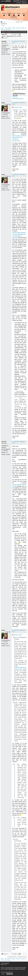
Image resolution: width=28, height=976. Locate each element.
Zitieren (23, 41)
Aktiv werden (7, 28)
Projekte (13, 28)
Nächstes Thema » (22, 957)
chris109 (3, 41)
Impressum (16, 969)
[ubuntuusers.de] (10, 8)
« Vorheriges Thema (12, 957)
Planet (24, 13)
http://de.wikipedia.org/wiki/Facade (20, 668)
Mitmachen (14, 17)
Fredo (3, 103)
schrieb (20, 107)
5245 (7, 116)
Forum (9, 13)
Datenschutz (11, 969)
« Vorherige (13, 34)
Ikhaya (18, 13)
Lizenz (2, 969)
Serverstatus (22, 969)
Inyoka (7, 963)
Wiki (14, 13)
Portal (4, 13)
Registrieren (24, 2)
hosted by (3, 1)
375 (6, 52)
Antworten (5, 37)
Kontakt (6, 969)
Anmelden (18, 2)
